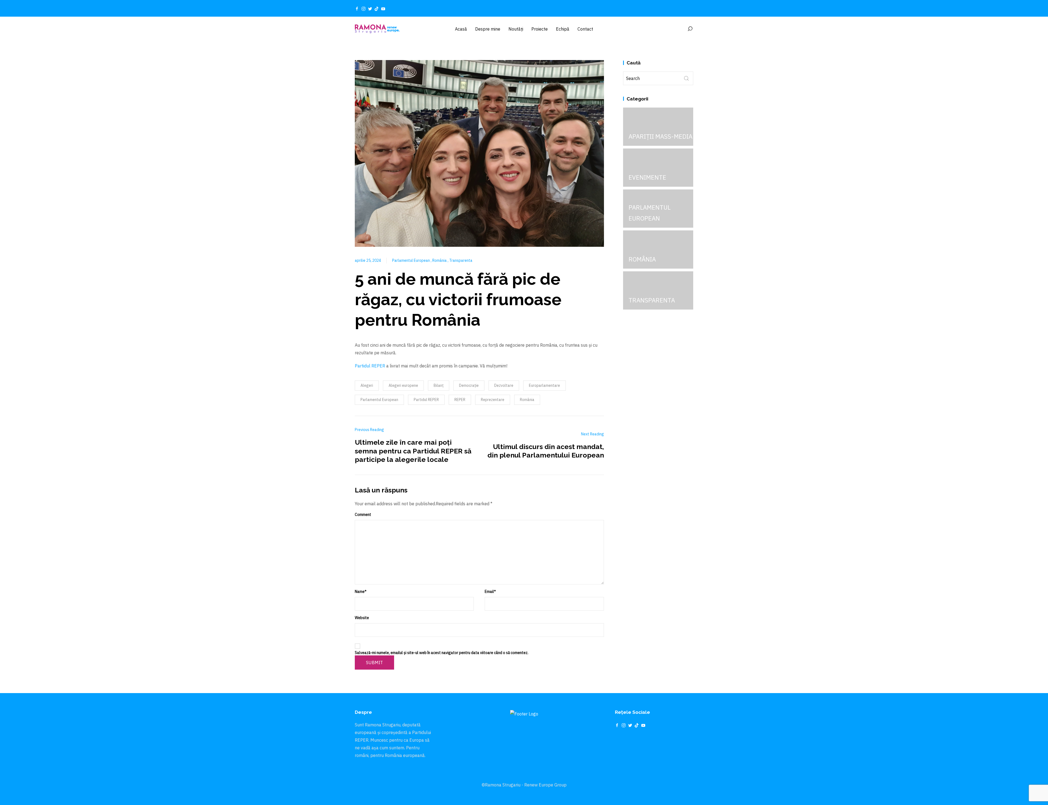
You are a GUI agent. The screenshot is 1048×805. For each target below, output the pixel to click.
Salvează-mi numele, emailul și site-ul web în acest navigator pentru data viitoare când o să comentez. (441, 652)
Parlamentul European (411, 260)
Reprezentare (492, 399)
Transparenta (460, 260)
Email (490, 591)
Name (361, 591)
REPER (459, 399)
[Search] (690, 29)
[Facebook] (357, 8)
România (440, 260)
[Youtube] (383, 8)
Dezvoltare (503, 385)
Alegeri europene (403, 385)
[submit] (686, 78)
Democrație (469, 385)
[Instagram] (363, 8)
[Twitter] (370, 8)
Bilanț (438, 385)
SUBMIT (374, 662)
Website (362, 617)
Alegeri (367, 385)
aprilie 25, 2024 (368, 260)
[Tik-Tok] (376, 8)
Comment (363, 514)
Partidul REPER (370, 366)
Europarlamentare (544, 385)
